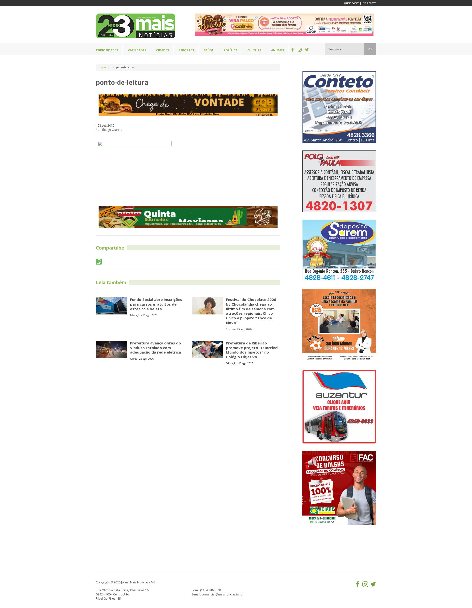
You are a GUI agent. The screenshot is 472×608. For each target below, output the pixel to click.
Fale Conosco (369, 3)
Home (103, 67)
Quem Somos (351, 3)
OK (370, 49)
